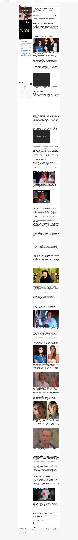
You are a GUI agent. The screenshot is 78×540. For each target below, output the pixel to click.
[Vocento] (35, 527)
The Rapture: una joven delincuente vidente (26, 44)
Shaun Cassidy (44, 520)
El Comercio (40, 528)
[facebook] (19, 530)
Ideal (39, 529)
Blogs (20, 5)
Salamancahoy (47, 529)
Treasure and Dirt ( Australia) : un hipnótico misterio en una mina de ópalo (26, 45)
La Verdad (40, 535)
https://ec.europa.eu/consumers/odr (23, 533)
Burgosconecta (47, 528)
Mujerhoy (54, 527)
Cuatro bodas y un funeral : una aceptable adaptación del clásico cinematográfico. (26, 54)
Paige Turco (36, 520)
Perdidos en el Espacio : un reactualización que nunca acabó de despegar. (26, 48)
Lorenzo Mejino (25, 8)
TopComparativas (55, 529)
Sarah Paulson (40, 520)
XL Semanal (54, 528)
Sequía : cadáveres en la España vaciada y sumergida (26, 41)
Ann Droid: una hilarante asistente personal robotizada (26, 51)
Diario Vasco (40, 527)
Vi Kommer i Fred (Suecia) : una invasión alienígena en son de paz (26, 52)
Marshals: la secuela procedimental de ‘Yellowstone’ (26, 42)
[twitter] (30, 37)
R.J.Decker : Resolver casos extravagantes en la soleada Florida (26, 49)
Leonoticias (47, 527)
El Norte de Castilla (34, 535)
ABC (32, 529)
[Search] (31, 84)
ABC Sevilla (33, 530)
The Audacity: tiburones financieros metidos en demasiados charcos (26, 56)
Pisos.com (47, 535)
